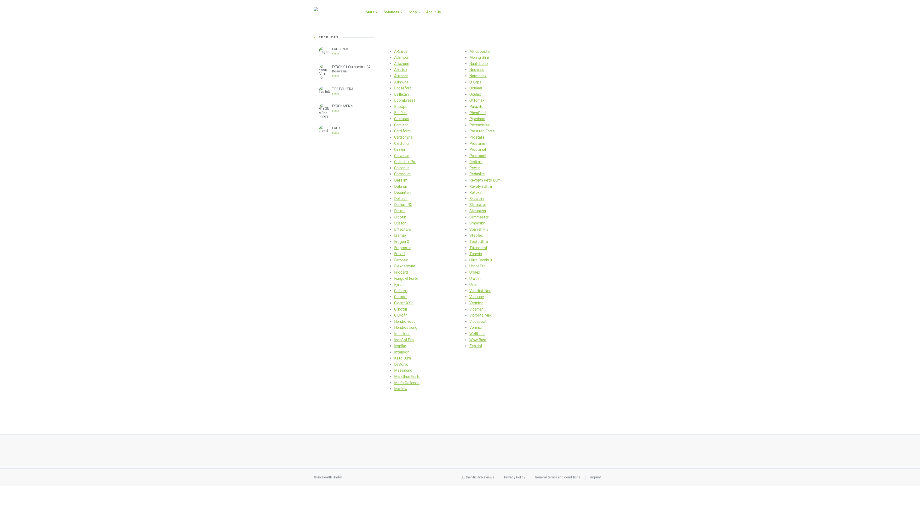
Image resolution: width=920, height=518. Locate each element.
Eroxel (399, 254)
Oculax (475, 94)
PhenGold (477, 113)
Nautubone (478, 63)
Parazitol (476, 106)
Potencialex (479, 125)
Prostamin (478, 143)
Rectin (474, 168)
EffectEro (402, 229)
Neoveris (476, 69)
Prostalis (476, 137)
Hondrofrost (404, 321)
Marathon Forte (407, 376)
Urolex (474, 272)
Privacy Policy (514, 477)
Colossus (401, 168)
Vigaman (476, 309)
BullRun (400, 113)
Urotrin (475, 278)
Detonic (401, 198)
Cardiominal (403, 137)
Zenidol (475, 346)
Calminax (401, 119)
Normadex (478, 76)
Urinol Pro (477, 266)
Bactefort (402, 88)
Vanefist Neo (480, 290)
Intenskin (401, 352)
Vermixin (476, 303)
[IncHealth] (334, 12)
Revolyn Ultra (480, 186)
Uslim (473, 284)
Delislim (400, 180)
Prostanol (477, 149)
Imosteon (402, 333)
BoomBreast (404, 100)
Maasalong (403, 370)
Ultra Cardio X (480, 260)
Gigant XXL (403, 303)
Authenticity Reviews (477, 477)
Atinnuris (401, 82)
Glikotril (400, 309)
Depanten (402, 192)
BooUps (400, 106)
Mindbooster (480, 51)
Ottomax (476, 100)
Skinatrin (476, 198)
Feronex (401, 260)
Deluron (400, 186)
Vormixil (476, 327)
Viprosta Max (480, 315)
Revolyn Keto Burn (484, 180)
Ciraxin (399, 149)
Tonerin (475, 254)
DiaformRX (403, 204)
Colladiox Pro (405, 161)
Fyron (398, 284)
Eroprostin (402, 248)
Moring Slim (479, 57)
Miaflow (400, 389)
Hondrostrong (405, 327)
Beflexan (401, 94)
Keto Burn (402, 358)
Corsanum (402, 174)
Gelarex (400, 290)
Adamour (401, 57)
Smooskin (477, 223)
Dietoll (399, 211)
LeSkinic (401, 364)
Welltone (477, 333)
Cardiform (402, 131)
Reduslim (477, 174)
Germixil (400, 296)
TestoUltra (478, 241)
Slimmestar (479, 217)
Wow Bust (478, 340)
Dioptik (400, 217)
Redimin (476, 161)
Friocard (401, 272)
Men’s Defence (407, 383)
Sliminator (477, 204)
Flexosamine (404, 266)
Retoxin (475, 192)
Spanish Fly (478, 229)
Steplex (476, 235)
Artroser (401, 76)
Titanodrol (478, 248)
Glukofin (401, 315)
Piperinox (477, 119)
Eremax (400, 235)
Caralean (401, 125)
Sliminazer (477, 211)
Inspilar (400, 346)
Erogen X (401, 241)
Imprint (595, 477)
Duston (400, 223)
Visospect (478, 321)
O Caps (475, 82)
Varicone (476, 296)
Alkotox (400, 69)
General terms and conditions (558, 477)
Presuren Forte (482, 131)
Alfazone (401, 63)
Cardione (401, 143)
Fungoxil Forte (406, 278)
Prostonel (477, 155)
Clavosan (401, 155)
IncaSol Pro (404, 340)
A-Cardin (401, 51)
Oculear (475, 88)
